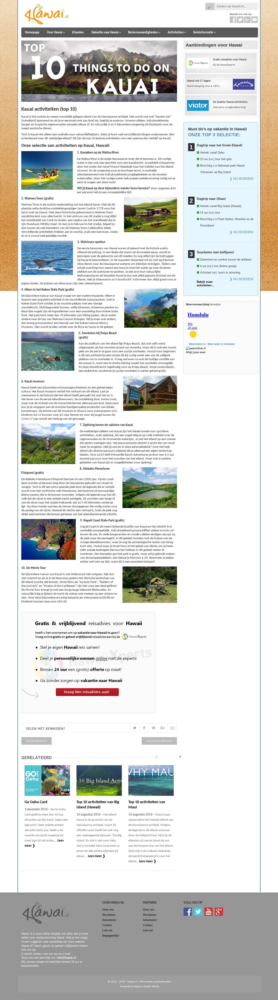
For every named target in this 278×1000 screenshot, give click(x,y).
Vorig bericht (36, 741)
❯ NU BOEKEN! (241, 178)
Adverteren (109, 920)
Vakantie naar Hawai (104, 32)
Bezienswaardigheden (143, 32)
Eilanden (78, 32)
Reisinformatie (203, 32)
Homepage (32, 32)
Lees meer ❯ (96, 856)
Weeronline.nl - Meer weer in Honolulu (212, 344)
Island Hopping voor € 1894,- (204, 83)
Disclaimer (109, 914)
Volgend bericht (159, 741)
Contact (107, 925)
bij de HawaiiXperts (229, 62)
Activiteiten (176, 32)
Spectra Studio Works (146, 986)
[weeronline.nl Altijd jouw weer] (198, 349)
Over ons (108, 909)
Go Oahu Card (36, 802)
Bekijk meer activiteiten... (205, 283)
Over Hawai (54, 32)
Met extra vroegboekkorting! (230, 105)
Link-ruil (107, 930)
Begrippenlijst (110, 935)
